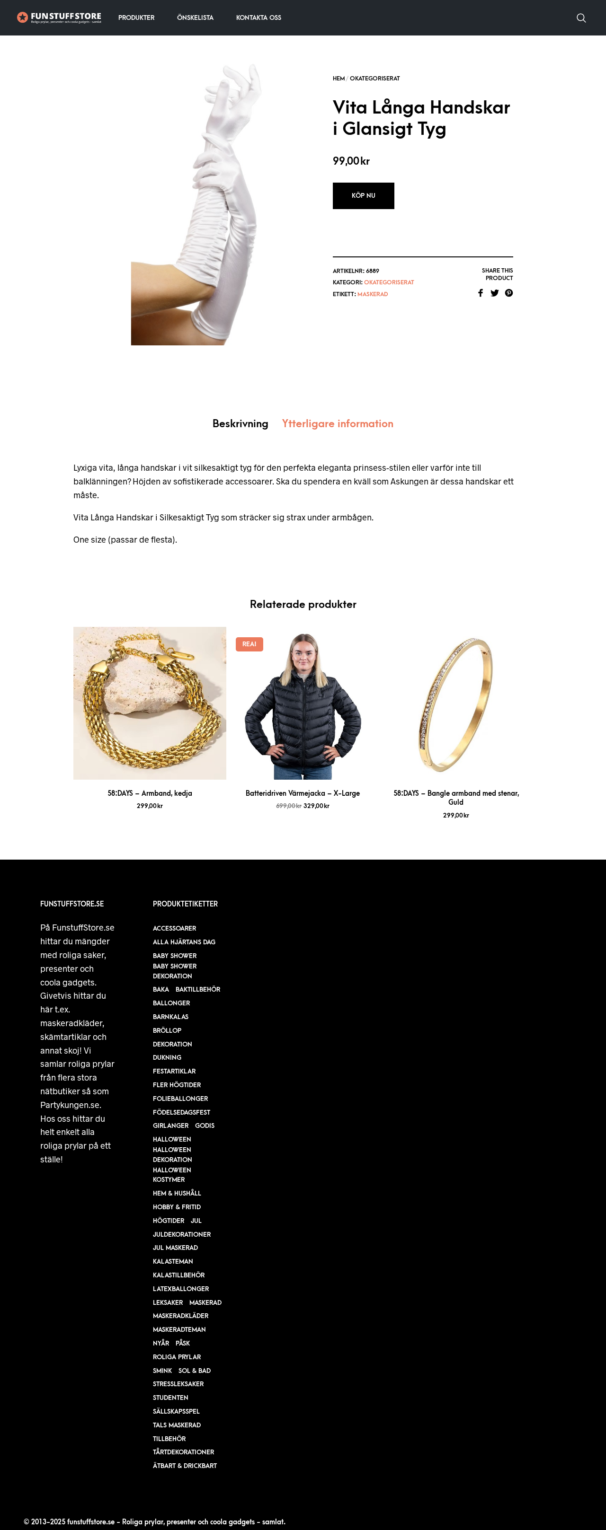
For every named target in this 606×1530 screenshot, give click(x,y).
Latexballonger (181, 1289)
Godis (204, 1125)
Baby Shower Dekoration (174, 971)
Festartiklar (174, 1071)
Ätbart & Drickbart (185, 1465)
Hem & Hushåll (177, 1193)
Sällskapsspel (176, 1411)
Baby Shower (174, 955)
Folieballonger (180, 1098)
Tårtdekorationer (183, 1452)
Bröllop (167, 1030)
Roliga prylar (177, 1357)
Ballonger (171, 1003)
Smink (162, 1370)
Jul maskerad (175, 1247)
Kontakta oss (258, 17)
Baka (161, 989)
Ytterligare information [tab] (337, 424)
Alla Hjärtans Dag (184, 942)
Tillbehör (169, 1438)
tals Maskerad (177, 1425)
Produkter (136, 17)
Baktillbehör (198, 989)
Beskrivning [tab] (240, 424)
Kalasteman (173, 1261)
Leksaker (168, 1302)
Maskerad (372, 294)
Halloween (172, 1139)
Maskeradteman (179, 1329)
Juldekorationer (182, 1234)
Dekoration (172, 1044)
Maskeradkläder (180, 1315)
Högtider (168, 1220)
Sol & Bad (194, 1370)
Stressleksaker (178, 1384)
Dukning (167, 1057)
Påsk (183, 1343)
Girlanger (170, 1125)
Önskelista (195, 17)
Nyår (161, 1343)
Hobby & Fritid (177, 1207)
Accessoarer (174, 928)
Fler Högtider (177, 1085)
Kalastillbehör (179, 1275)
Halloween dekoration (172, 1154)
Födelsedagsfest (181, 1112)
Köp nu (363, 195)
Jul (196, 1220)
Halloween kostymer (172, 1175)
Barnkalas (170, 1016)
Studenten (170, 1397)
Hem (339, 78)
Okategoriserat (375, 78)
